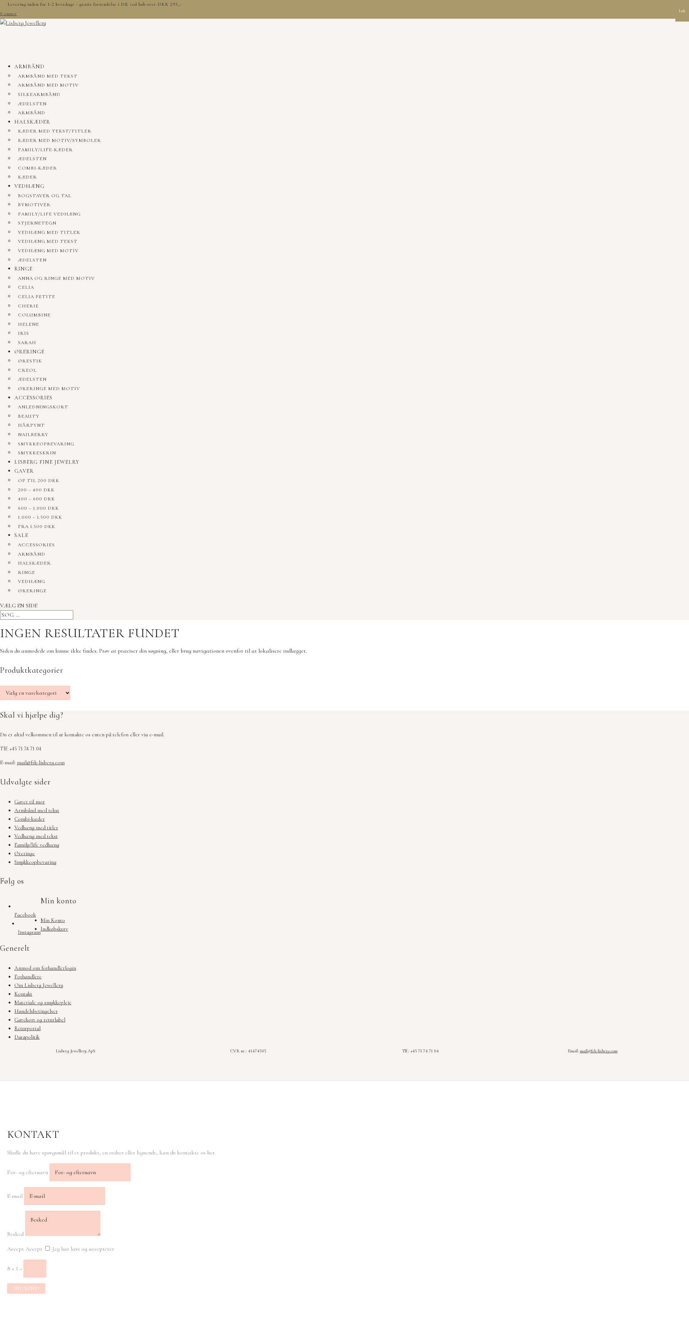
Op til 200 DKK (38, 480)
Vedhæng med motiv (48, 251)
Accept (15, 1248)
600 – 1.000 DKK (38, 508)
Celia (26, 287)
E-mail (15, 1196)
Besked (15, 1234)
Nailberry (33, 434)
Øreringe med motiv (49, 388)
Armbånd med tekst (48, 76)
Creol (27, 370)
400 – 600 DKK (36, 499)
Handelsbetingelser (36, 1011)
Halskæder (32, 122)
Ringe (23, 268)
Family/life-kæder (45, 150)
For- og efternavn (27, 1172)
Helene (28, 324)
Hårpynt (31, 425)
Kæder (27, 177)
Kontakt (23, 994)
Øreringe (29, 351)
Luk (682, 10)
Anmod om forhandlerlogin (45, 968)
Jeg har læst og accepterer (83, 1248)
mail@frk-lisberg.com (41, 762)
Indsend (26, 1288)
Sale (21, 535)
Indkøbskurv (54, 929)
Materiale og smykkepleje (42, 1002)
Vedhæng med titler (49, 232)
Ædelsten (32, 104)
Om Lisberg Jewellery (38, 985)
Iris (23, 333)
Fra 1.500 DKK (36, 526)
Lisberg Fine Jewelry (46, 462)
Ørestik (30, 361)
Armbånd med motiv (48, 85)
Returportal (27, 1028)
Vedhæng (29, 186)
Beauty (28, 416)
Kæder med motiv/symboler (59, 140)
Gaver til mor (29, 801)
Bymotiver (34, 205)
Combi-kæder (37, 168)
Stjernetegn (37, 223)
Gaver (24, 471)
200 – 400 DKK (36, 490)
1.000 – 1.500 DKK (40, 517)
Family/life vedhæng (49, 214)
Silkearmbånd (39, 94)
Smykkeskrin (37, 453)
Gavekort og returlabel (39, 1019)
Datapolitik (26, 1037)
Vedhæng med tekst (48, 241)
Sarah (27, 343)
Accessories (33, 397)
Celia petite (36, 297)
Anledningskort (43, 407)
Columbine (34, 315)
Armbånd (29, 66)
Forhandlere (28, 976)
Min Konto (53, 920)
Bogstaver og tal (44, 196)
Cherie (28, 306)
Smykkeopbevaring (46, 444)
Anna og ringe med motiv (56, 278)
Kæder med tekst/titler (55, 131)
